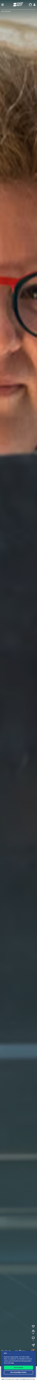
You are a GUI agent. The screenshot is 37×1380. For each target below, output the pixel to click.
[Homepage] (18, 4)
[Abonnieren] (33, 1326)
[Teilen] (33, 1345)
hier (12, 1363)
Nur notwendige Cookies (18, 1372)
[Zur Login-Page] (34, 5)
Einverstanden (18, 1367)
